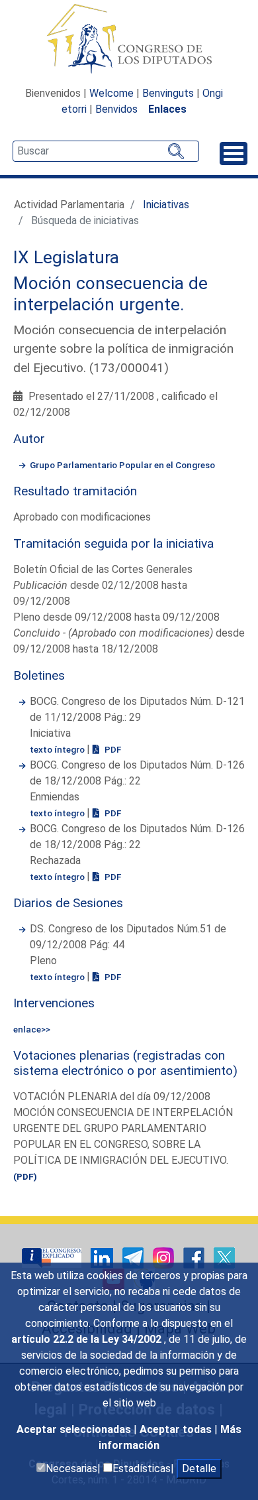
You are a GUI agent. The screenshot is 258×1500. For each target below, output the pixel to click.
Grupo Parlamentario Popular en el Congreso (122, 465)
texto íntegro (58, 749)
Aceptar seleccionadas (75, 1429)
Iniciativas (166, 204)
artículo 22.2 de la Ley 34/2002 (87, 1339)
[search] (106, 151)
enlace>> (31, 1029)
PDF (112, 749)
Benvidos (116, 109)
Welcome (111, 93)
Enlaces (167, 109)
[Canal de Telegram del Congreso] (134, 1257)
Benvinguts (168, 93)
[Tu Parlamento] (53, 1257)
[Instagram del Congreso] (165, 1257)
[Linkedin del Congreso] (103, 1257)
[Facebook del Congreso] (195, 1257)
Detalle (199, 1468)
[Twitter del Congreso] (224, 1257)
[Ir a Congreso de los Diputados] (129, 38)
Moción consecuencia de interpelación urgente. (110, 293)
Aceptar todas (177, 1429)
